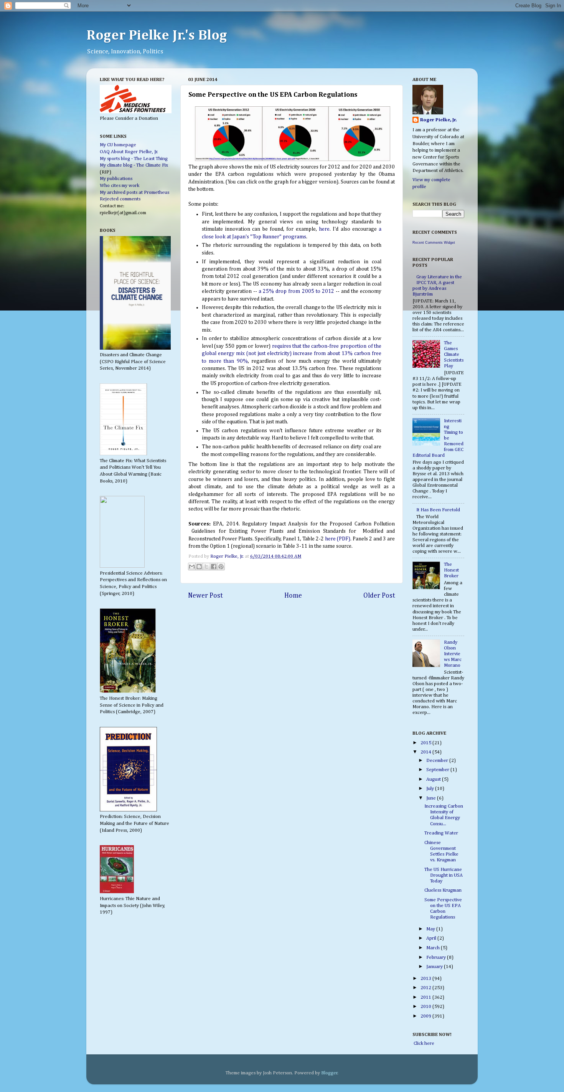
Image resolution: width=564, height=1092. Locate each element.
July (430, 788)
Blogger (329, 1073)
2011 (426, 997)
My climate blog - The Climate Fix (134, 165)
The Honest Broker (451, 570)
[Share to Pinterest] (221, 566)
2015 (426, 742)
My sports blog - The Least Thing (134, 158)
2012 (426, 987)
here (324, 229)
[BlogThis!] (199, 566)
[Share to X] (206, 566)
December (437, 760)
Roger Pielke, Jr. (227, 556)
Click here (423, 1043)
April (431, 938)
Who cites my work (119, 185)
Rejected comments (120, 199)
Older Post (379, 595)
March (433, 947)
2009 (426, 1016)
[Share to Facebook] (214, 566)
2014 (426, 752)
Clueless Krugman (443, 890)
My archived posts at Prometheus (134, 192)
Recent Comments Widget (433, 243)
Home (293, 595)
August (434, 779)
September (438, 769)
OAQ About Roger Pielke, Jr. (129, 151)
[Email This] (192, 566)
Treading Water (441, 833)
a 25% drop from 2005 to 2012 (296, 291)
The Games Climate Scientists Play (453, 354)
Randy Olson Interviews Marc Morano (453, 654)
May (431, 929)
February (436, 957)
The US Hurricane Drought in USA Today (443, 875)
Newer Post (205, 595)
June (431, 798)
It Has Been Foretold (438, 509)
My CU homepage (118, 144)
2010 (426, 1006)
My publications (116, 178)
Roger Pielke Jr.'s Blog (156, 36)
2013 (426, 978)
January (435, 966)
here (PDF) (337, 539)
